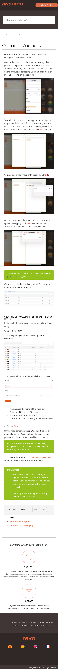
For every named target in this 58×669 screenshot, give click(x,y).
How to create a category (21, 525)
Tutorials (17, 35)
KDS (44, 418)
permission (12, 276)
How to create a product (21, 521)
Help (48, 626)
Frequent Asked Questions (33, 622)
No (44, 509)
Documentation (37, 626)
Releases (25, 626)
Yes (35, 509)
